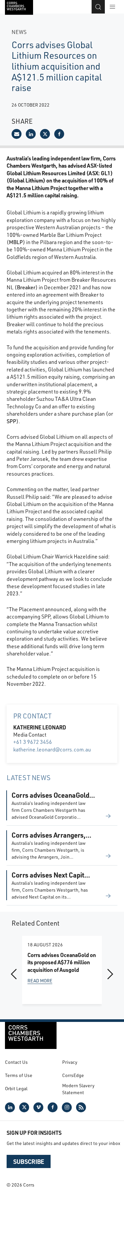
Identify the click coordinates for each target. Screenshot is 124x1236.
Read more (39, 980)
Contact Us (16, 1062)
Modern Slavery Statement (78, 1088)
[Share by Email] (16, 134)
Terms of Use (18, 1075)
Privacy (69, 1062)
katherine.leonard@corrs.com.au (52, 749)
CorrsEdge (73, 1075)
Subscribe (28, 1161)
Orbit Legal (16, 1088)
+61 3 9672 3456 (32, 741)
